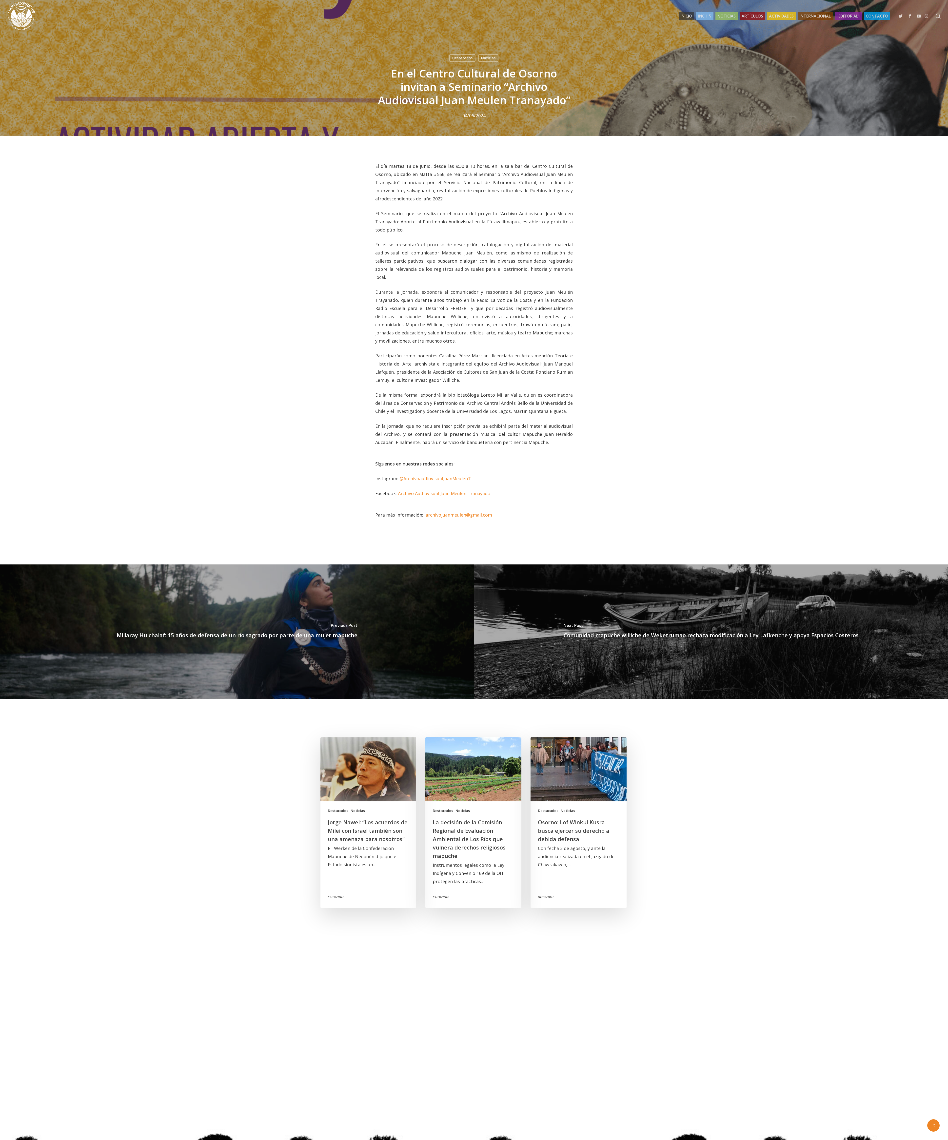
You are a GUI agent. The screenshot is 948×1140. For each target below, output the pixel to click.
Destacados (462, 58)
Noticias (488, 58)
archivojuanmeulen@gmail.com (459, 515)
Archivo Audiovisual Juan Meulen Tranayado (444, 493)
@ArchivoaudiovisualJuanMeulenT (435, 479)
